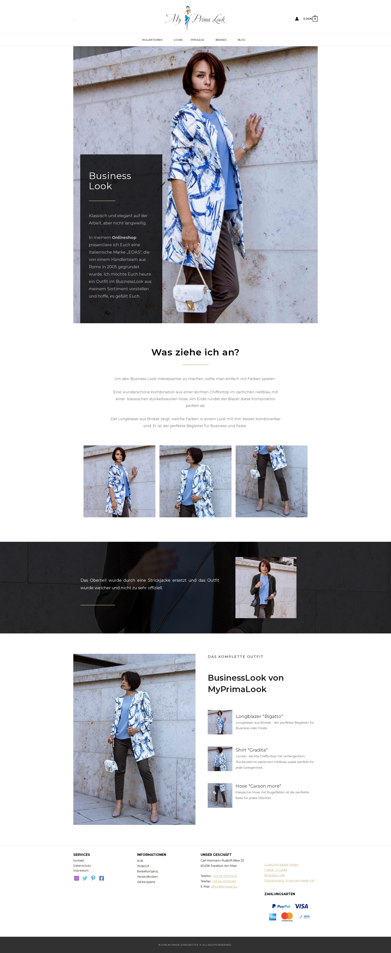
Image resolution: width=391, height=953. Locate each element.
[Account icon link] (297, 19)
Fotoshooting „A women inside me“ (289, 880)
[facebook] (101, 878)
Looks (178, 39)
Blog (241, 39)
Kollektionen (152, 39)
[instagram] (76, 878)
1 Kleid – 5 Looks (275, 870)
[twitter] (85, 878)
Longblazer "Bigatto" (259, 716)
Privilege (197, 39)
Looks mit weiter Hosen (281, 864)
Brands (221, 39)
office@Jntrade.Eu (224, 886)
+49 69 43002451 (224, 881)
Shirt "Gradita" (252, 750)
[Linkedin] (93, 878)
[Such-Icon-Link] (74, 19)
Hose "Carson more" (258, 786)
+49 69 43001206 (224, 876)
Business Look (274, 875)
